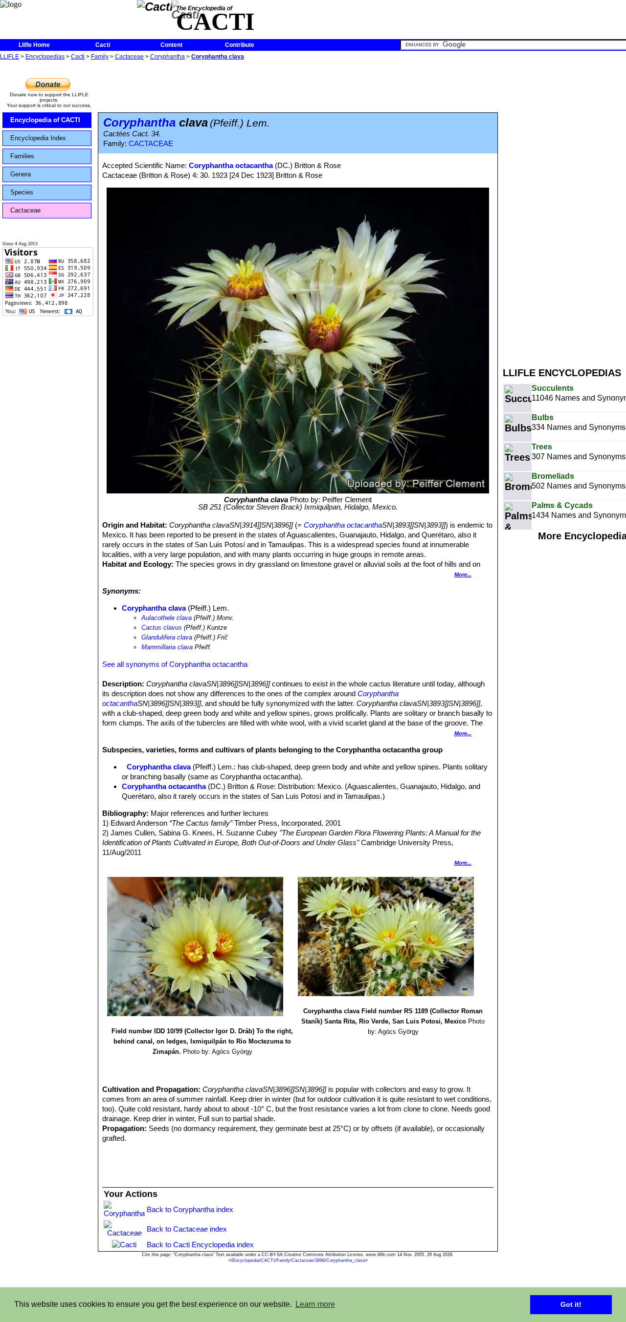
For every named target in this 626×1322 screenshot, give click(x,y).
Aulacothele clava (166, 617)
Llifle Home (34, 45)
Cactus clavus (161, 627)
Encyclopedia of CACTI (45, 120)
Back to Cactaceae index (187, 1229)
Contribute (239, 45)
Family (100, 56)
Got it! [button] (570, 1304)
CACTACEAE (151, 144)
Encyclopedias (45, 56)
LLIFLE (9, 56)
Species (21, 192)
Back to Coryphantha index (190, 1209)
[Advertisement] (564, 209)
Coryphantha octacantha (231, 165)
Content (171, 45)
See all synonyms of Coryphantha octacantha (174, 664)
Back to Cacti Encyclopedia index (200, 1244)
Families (22, 156)
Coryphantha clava (217, 56)
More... (462, 574)
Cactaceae (129, 56)
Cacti (102, 45)
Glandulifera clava (166, 637)
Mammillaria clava (167, 647)
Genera (20, 174)
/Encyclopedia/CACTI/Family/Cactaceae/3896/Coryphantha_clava (298, 1260)
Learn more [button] (315, 1304)
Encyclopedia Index (38, 138)
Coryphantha (167, 56)
